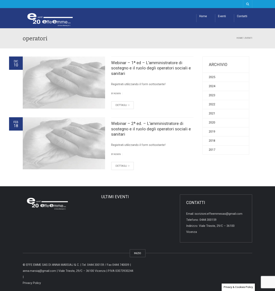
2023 (212, 95)
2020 (212, 122)
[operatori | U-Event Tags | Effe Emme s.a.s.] (48, 18)
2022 (212, 104)
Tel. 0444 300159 (93, 265)
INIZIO (137, 253)
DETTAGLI (122, 105)
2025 (212, 77)
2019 (212, 131)
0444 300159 (208, 220)
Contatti (242, 16)
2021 (212, 113)
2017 (212, 150)
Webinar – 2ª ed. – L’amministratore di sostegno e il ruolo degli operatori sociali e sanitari (151, 129)
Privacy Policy (32, 283)
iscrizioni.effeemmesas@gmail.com (218, 214)
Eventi (222, 16)
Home (203, 16)
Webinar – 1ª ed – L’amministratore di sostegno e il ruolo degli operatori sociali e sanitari (151, 68)
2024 (212, 86)
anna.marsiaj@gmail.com (39, 271)
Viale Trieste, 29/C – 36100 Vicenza (81, 271)
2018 (212, 140)
